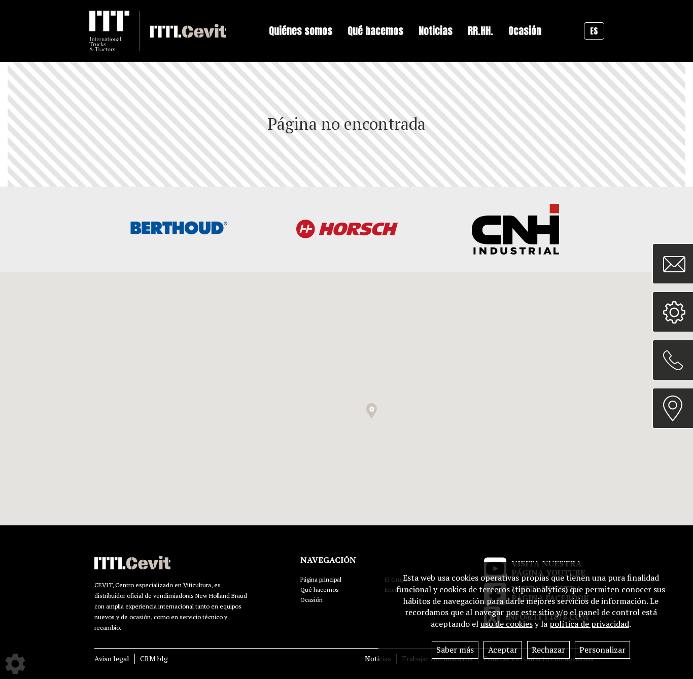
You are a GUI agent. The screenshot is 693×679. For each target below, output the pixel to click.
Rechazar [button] (548, 649)
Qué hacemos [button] (375, 31)
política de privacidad (589, 623)
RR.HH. (480, 31)
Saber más (455, 649)
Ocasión (524, 31)
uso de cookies (506, 623)
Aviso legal (111, 658)
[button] (371, 411)
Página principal (320, 579)
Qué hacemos (319, 589)
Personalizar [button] (602, 649)
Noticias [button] (436, 31)
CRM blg (154, 658)
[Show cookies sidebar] (15, 664)
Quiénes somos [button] (300, 31)
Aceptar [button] (502, 649)
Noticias (378, 658)
